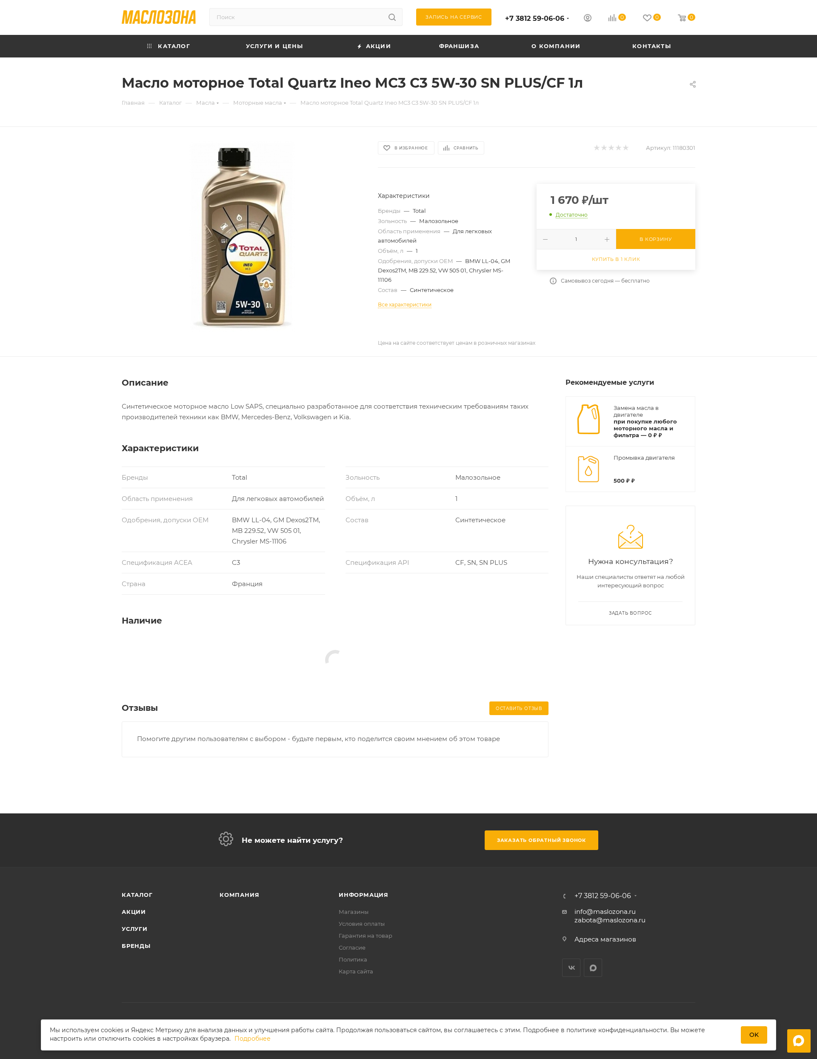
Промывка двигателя (644, 457)
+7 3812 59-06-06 (534, 18)
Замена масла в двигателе (636, 411)
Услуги (135, 928)
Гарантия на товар (365, 935)
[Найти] (392, 17)
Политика (353, 959)
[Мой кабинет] (587, 19)
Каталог (137, 894)
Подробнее (252, 1039)
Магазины (354, 911)
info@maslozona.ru (605, 911)
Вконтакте (571, 968)
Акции (134, 911)
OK (754, 1035)
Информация (364, 894)
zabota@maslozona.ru (610, 920)
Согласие (352, 947)
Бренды (136, 945)
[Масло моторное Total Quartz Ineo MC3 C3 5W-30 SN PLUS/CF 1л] (242, 236)
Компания (239, 894)
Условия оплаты (362, 923)
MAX (593, 968)
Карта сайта (356, 971)
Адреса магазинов (605, 939)
